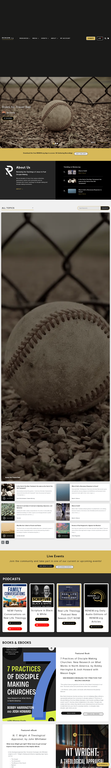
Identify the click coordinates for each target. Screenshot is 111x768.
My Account (65, 38)
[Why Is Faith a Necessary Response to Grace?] (72, 191)
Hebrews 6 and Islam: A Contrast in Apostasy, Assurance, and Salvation (8, 512)
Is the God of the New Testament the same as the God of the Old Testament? (89, 181)
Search (105, 208)
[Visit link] (108, 39)
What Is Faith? (82, 171)
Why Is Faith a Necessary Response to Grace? (90, 190)
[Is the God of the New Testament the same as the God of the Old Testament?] (72, 180)
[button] (105, 38)
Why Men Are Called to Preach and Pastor (8, 530)
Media (35, 38)
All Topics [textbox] (8, 208)
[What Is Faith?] (72, 172)
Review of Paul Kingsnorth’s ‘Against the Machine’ (63, 530)
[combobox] (17, 208)
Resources (24, 38)
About (53, 38)
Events (44, 38)
